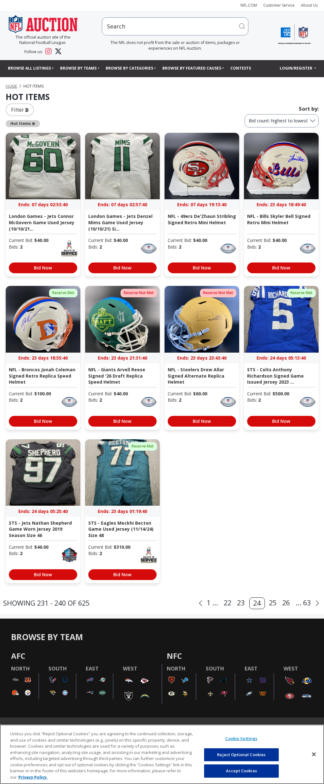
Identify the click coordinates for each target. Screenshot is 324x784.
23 (241, 602)
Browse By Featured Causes (191, 68)
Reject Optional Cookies (241, 754)
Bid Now (43, 268)
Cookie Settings (241, 738)
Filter (18, 109)
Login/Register (296, 68)
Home (11, 86)
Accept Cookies (241, 771)
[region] (162, 754)
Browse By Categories (129, 68)
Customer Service (279, 5)
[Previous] (200, 603)
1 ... (212, 602)
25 (273, 602)
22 (227, 602)
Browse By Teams (78, 68)
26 (286, 602)
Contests (240, 68)
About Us (309, 5)
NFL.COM (248, 5)
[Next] (317, 603)
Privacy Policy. (33, 777)
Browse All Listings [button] (29, 68)
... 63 (303, 602)
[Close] (314, 754)
